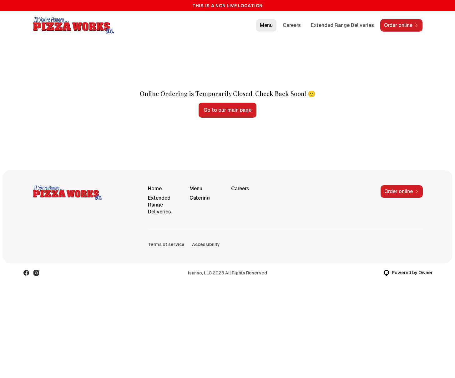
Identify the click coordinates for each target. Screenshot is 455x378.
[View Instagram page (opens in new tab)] (36, 273)
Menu (266, 25)
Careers (292, 25)
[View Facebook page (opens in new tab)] (26, 273)
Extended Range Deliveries (342, 25)
